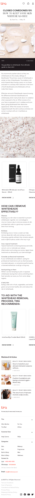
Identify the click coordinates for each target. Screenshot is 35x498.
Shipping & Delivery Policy (9, 492)
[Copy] (31, 26)
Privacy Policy (5, 490)
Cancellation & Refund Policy (10, 487)
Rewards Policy (6, 494)
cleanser (4, 222)
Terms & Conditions (7, 483)
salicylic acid (5, 248)
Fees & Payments (6, 485)
